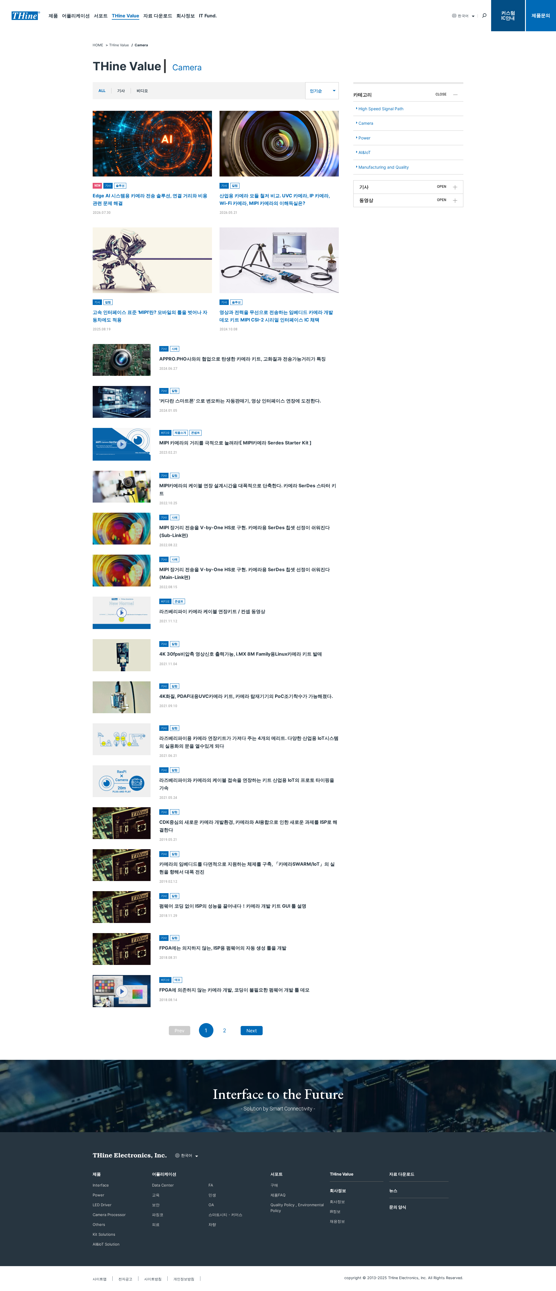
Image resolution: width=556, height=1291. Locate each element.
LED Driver (102, 1204)
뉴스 (393, 1190)
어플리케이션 (76, 16)
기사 (121, 90)
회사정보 (185, 16)
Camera (366, 123)
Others (99, 1224)
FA (211, 1185)
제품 (53, 16)
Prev (179, 1030)
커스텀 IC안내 (508, 15)
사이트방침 (153, 1279)
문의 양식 (397, 1206)
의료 (156, 1224)
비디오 (142, 90)
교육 (156, 1195)
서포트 (101, 16)
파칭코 (157, 1214)
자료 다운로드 (157, 16)
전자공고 (125, 1279)
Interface (101, 1185)
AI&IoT (365, 152)
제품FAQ (278, 1195)
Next (251, 1030)
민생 (212, 1195)
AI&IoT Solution (106, 1244)
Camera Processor (109, 1214)
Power (364, 137)
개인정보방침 (183, 1279)
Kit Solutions (104, 1234)
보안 (156, 1204)
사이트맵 (100, 1279)
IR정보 (335, 1211)
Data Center (163, 1185)
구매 (274, 1185)
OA (211, 1204)
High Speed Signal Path (381, 108)
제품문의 (541, 15)
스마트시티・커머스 (225, 1214)
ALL (101, 90)
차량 (212, 1224)
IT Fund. (208, 16)
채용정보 (337, 1221)
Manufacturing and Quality (384, 167)
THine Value (125, 16)
